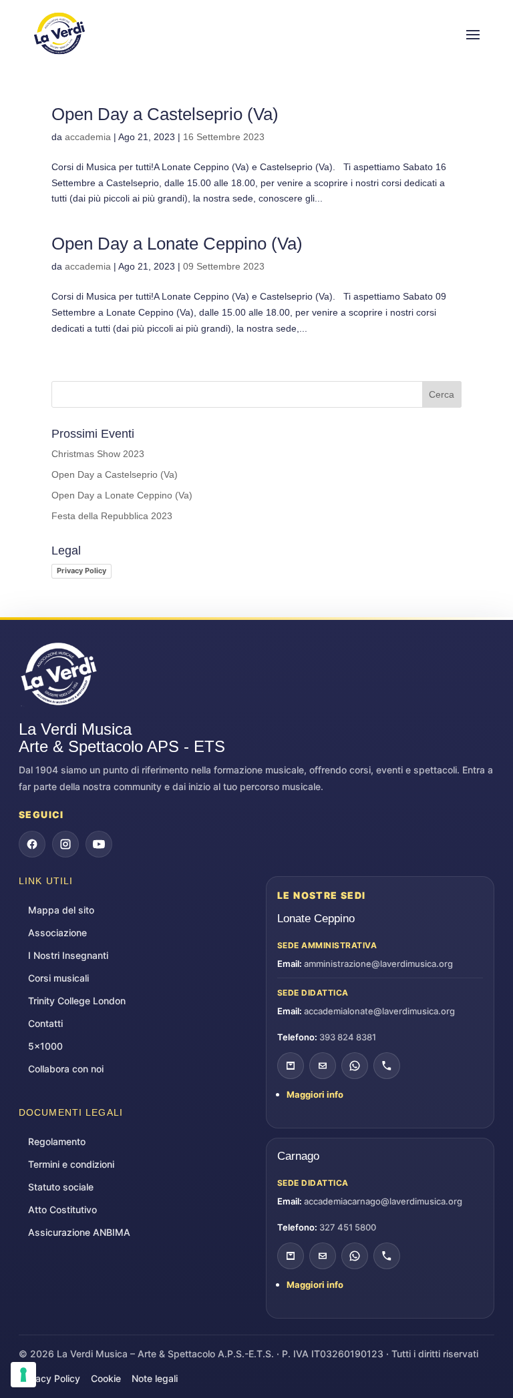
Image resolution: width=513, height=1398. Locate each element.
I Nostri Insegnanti (68, 955)
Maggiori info (315, 1094)
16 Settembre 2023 (224, 136)
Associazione (57, 932)
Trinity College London (77, 1000)
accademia (88, 136)
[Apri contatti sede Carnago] (290, 1256)
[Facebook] (32, 844)
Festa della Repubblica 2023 (111, 515)
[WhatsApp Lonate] (354, 1065)
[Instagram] (65, 844)
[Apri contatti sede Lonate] (290, 1065)
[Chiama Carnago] (386, 1256)
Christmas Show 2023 (97, 453)
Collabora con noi (66, 1068)
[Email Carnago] (322, 1256)
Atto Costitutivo (62, 1209)
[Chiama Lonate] (386, 1065)
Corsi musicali (58, 978)
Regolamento (57, 1141)
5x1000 (45, 1046)
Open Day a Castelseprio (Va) (165, 114)
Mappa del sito (61, 910)
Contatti (45, 1023)
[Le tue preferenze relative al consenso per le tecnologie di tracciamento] (23, 1374)
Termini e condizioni (71, 1164)
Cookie (106, 1378)
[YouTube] (99, 844)
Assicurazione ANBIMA (79, 1232)
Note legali (155, 1378)
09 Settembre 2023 (224, 266)
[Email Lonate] (322, 1065)
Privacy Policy (81, 570)
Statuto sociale (61, 1186)
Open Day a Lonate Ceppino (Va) (177, 244)
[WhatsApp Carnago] (354, 1256)
